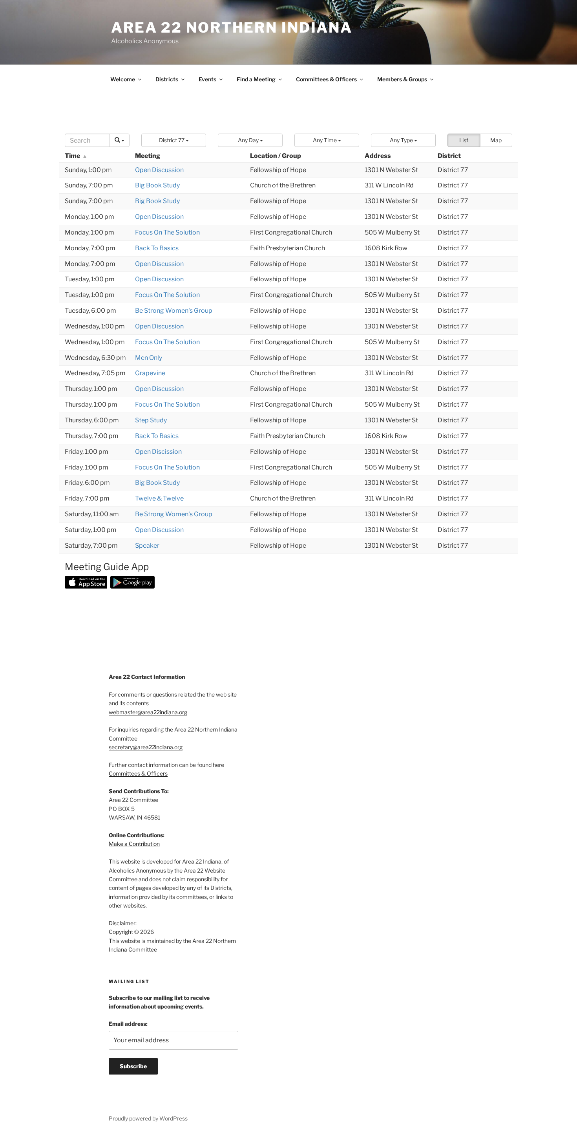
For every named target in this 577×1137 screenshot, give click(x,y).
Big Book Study (157, 185)
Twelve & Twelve (159, 498)
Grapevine (150, 373)
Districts (166, 79)
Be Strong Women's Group (173, 310)
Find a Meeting (256, 79)
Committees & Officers (326, 79)
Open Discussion (159, 170)
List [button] (463, 140)
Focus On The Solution (167, 232)
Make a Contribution (134, 843)
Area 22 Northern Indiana (231, 27)
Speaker (147, 545)
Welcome (122, 79)
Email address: (128, 1023)
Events (207, 79)
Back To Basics (157, 248)
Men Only (148, 357)
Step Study (151, 420)
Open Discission (158, 451)
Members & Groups (402, 79)
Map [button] (496, 140)
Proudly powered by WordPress (148, 1118)
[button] (173, 140)
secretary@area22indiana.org (146, 747)
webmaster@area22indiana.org (148, 712)
